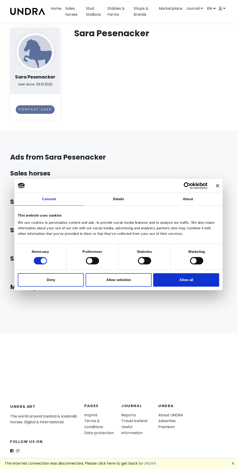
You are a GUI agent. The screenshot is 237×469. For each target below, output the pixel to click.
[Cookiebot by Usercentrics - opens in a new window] (187, 185)
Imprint (91, 415)
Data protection (99, 433)
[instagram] (17, 451)
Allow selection (118, 280)
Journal (193, 8)
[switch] (92, 260)
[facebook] (11, 451)
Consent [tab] (49, 199)
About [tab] (188, 199)
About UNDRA (170, 415)
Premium (166, 427)
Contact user (35, 109)
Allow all (186, 280)
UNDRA (149, 463)
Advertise (167, 421)
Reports (128, 415)
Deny (51, 280)
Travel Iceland (134, 421)
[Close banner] (217, 185)
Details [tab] (118, 199)
